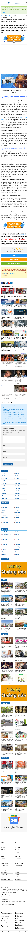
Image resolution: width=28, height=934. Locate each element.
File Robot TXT (4, 874)
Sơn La (3, 488)
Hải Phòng (17, 488)
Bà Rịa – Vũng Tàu (6, 534)
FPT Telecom (19, 912)
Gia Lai (3, 510)
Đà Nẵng (4, 505)
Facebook (17, 874)
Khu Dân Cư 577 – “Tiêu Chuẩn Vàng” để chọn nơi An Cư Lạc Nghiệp (21, 617)
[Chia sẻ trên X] (4, 283)
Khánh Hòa (17, 512)
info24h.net (18, 922)
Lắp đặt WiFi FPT (19, 915)
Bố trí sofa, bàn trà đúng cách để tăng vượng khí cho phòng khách (7, 753)
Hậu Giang (17, 544)
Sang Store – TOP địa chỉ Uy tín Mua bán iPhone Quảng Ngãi (14, 416)
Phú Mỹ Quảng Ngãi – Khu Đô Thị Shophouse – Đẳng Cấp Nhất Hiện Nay (6, 604)
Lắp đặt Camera (9, 15)
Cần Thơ (4, 542)
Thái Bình (17, 493)
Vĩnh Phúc (4, 498)
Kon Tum (4, 515)
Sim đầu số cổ (4, 872)
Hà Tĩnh (17, 510)
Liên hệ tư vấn (14, 259)
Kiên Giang (4, 547)
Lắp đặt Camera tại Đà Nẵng (7, 24)
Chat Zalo (14, 255)
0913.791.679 (5, 894)
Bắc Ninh (17, 473)
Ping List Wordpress (5, 877)
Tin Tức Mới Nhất (19, 916)
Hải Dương (4, 480)
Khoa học (17, 845)
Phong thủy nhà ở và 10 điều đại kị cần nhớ (21, 740)
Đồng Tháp (4, 544)
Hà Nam (17, 478)
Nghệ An (17, 515)
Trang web (5, 457)
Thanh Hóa (4, 525)
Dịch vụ (2, 856)
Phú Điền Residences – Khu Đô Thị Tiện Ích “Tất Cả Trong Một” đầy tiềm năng (21, 592)
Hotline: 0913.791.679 (14, 263)
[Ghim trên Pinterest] (9, 283)
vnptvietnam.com (20, 927)
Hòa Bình (4, 490)
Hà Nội (3, 473)
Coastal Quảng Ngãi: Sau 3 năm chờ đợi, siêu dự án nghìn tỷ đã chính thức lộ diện (20, 770)
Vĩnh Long (17, 554)
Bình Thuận (4, 507)
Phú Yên (17, 517)
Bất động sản (18, 852)
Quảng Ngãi (5, 522)
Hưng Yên (17, 490)
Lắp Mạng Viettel (4, 865)
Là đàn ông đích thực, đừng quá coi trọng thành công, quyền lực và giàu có (21, 659)
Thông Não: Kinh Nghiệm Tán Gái (20, 682)
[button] (2, 2)
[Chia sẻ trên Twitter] (7, 283)
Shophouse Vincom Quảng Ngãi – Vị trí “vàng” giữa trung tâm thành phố (20, 604)
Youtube (17, 870)
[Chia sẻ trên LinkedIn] (11, 283)
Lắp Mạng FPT (4, 861)
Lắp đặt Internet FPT (20, 918)
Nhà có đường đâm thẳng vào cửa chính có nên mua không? (6, 728)
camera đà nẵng (23, 234)
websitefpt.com (19, 925)
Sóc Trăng (17, 549)
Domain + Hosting (19, 863)
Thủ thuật (3, 858)
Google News (18, 877)
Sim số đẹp (3, 870)
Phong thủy (17, 849)
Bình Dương (18, 537)
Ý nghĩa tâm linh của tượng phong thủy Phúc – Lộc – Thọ (20, 715)
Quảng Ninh (18, 485)
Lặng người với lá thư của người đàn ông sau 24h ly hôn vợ (6, 646)
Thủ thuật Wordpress (19, 865)
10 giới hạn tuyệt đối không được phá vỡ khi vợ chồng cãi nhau (7, 659)
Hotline (5, 273)
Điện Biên (4, 478)
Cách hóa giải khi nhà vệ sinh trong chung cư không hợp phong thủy (20, 753)
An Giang (17, 532)
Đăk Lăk (17, 507)
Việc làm (17, 842)
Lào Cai (4, 493)
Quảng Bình (5, 520)
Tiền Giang (17, 552)
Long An (4, 549)
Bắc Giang (4, 475)
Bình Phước (4, 539)
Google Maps (18, 879)
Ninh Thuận (5, 517)
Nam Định (4, 483)
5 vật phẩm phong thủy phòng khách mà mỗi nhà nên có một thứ (20, 728)
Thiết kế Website (18, 861)
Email (4, 451)
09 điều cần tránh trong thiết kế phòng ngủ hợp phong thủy (7, 741)
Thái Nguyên (5, 495)
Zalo (3, 928)
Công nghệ (17, 847)
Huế (3, 512)
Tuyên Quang (18, 495)
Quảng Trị (17, 522)
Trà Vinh (4, 554)
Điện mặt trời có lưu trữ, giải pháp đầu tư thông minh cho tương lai (7, 770)
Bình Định (17, 505)
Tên (4, 445)
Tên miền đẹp (18, 858)
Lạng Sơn (17, 480)
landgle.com (18, 924)
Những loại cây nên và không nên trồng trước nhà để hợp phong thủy (6, 715)
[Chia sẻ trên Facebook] (2, 283)
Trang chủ (3, 15)
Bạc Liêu (17, 534)
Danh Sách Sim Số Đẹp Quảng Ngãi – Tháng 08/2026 (13, 412)
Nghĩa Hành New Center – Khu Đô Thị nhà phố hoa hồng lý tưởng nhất (6, 630)
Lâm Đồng (17, 547)
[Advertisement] (14, 59)
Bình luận (5, 434)
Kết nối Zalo (12, 273)
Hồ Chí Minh (5, 531)
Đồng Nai (17, 542)
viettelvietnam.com (20, 928)
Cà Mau (17, 539)
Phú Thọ (4, 485)
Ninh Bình (17, 483)
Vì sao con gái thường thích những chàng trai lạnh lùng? (7, 671)
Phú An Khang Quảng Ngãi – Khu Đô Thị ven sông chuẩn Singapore (21, 630)
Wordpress (17, 856)
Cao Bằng (17, 475)
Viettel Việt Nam (19, 913)
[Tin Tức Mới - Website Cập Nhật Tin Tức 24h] (14, 2)
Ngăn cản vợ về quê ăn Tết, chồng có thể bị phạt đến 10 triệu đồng (21, 646)
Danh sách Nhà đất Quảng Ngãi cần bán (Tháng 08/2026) (13, 414)
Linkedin (17, 872)
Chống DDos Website (5, 879)
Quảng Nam (18, 520)
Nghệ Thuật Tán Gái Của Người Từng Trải (20, 671)
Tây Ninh (4, 552)
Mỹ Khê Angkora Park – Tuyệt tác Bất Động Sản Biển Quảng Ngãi (7, 617)
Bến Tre (4, 537)
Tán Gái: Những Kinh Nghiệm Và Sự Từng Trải (6, 682)
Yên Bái (17, 498)
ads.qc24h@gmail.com (7, 895)
